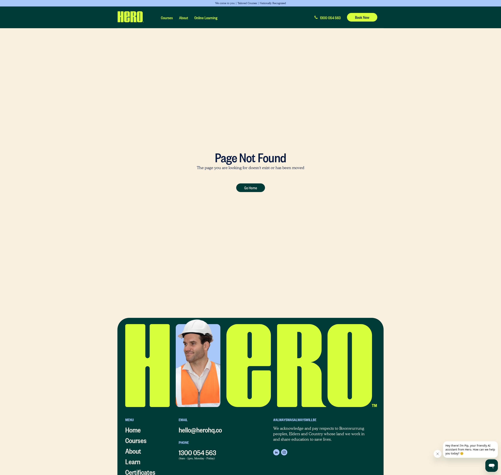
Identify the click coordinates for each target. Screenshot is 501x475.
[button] (327, 17)
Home (133, 429)
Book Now (362, 17)
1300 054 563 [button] (197, 451)
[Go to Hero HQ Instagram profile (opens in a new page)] (284, 452)
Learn (132, 460)
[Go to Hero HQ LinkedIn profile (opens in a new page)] (276, 452)
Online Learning (205, 17)
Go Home (250, 187)
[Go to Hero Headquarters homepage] (130, 17)
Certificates (140, 471)
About (183, 17)
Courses (167, 17)
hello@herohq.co (200, 429)
